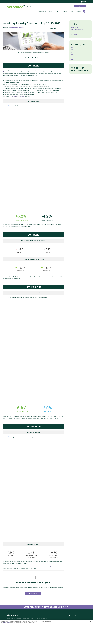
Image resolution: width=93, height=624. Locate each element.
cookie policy (6, 622)
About (50, 11)
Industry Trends (74, 27)
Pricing (57, 11)
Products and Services (41, 11)
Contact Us (78, 11)
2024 (71, 52)
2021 (71, 59)
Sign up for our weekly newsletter (79, 69)
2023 (71, 54)
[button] (80, 6)
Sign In (84, 1)
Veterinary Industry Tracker (17, 96)
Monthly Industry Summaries (76, 29)
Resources (64, 11)
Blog (72, 11)
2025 (71, 49)
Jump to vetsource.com (42, 618)
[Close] (90, 621)
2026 (71, 47)
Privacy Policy (26, 618)
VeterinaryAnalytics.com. (51, 566)
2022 (71, 56)
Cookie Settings (71, 622)
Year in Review (73, 34)
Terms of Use (33, 618)
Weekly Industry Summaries (17, 27)
